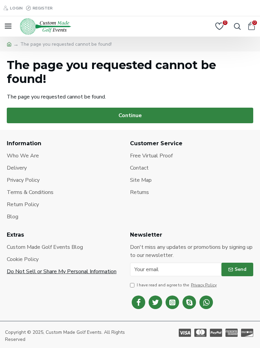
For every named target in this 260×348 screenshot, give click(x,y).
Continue (130, 115)
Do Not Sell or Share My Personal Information (61, 271)
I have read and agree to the (177, 285)
